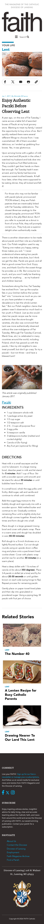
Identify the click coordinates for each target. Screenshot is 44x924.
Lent (6, 49)
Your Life (8, 45)
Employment (13, 852)
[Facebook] (3, 792)
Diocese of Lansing (16, 848)
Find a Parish (13, 860)
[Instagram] (13, 792)
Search (23, 37)
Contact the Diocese (17, 844)
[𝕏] (8, 792)
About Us (11, 841)
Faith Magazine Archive (18, 856)
